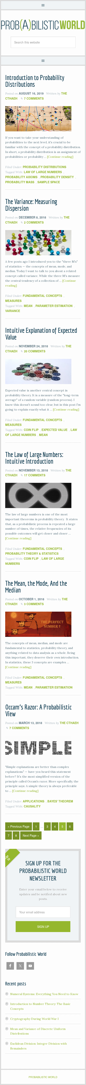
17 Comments (34, 475)
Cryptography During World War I (34, 1019)
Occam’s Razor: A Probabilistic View (38, 710)
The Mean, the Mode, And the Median (36, 586)
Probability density (57, 177)
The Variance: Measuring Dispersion (31, 205)
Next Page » (31, 835)
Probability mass (19, 182)
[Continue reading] (60, 157)
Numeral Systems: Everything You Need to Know (44, 994)
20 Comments (34, 351)
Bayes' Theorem (60, 801)
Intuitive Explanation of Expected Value (41, 334)
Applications (33, 801)
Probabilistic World (43, 25)
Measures (13, 301)
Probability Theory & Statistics (31, 553)
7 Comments (34, 98)
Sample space (48, 182)
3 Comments (34, 604)
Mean (28, 306)
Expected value (54, 430)
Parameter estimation (53, 306)
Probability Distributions (44, 167)
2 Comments (34, 222)
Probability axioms (21, 177)
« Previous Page (18, 826)
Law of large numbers (43, 172)
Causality (32, 806)
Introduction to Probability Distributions (34, 81)
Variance (12, 311)
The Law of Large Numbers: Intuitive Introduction (34, 458)
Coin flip (31, 430)
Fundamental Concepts (42, 296)
